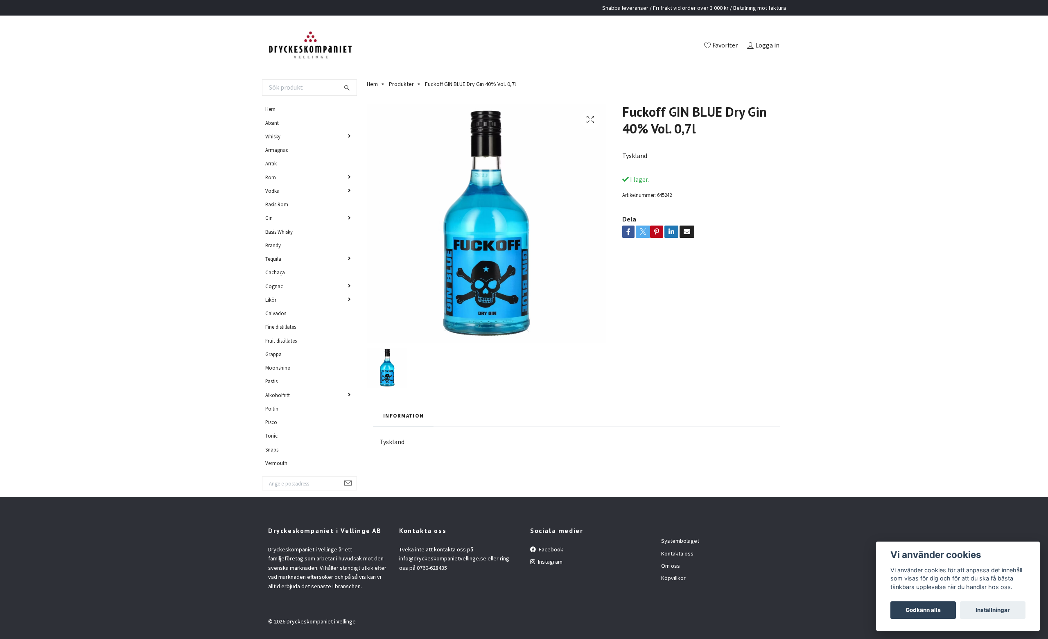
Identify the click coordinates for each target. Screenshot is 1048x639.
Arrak (271, 163)
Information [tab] (403, 415)
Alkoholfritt (277, 395)
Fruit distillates (281, 340)
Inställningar (993, 610)
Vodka (272, 190)
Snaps (271, 449)
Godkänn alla (923, 610)
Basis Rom (276, 204)
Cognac (274, 286)
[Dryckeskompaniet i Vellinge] (310, 45)
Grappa (273, 354)
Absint (272, 123)
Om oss (670, 565)
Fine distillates (280, 326)
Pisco (271, 422)
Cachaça (275, 272)
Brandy (273, 245)
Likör (270, 299)
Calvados (275, 313)
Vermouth (276, 463)
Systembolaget (680, 540)
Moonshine (277, 367)
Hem (270, 109)
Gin (269, 218)
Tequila (273, 258)
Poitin (271, 408)
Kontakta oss (677, 553)
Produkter (401, 84)
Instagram (549, 561)
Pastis (271, 381)
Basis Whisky (279, 231)
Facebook (550, 549)
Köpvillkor (673, 578)
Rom (270, 177)
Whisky (272, 136)
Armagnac (276, 150)
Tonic (271, 435)
